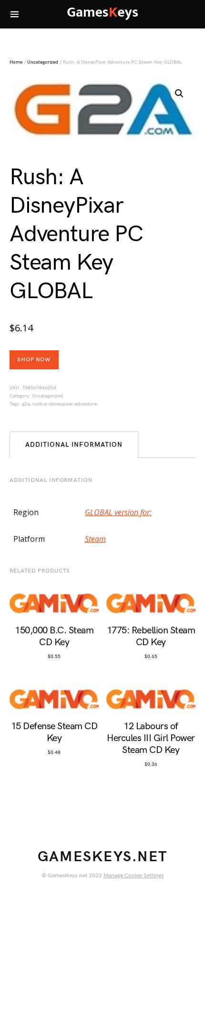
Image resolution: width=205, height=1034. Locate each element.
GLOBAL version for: (118, 512)
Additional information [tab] (74, 445)
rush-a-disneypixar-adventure (64, 404)
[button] (179, 93)
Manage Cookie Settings (133, 875)
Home (16, 62)
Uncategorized (42, 62)
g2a (26, 404)
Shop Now (34, 359)
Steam (95, 539)
